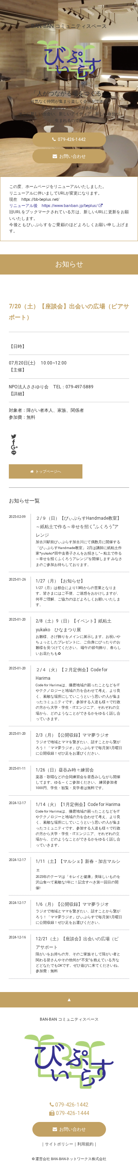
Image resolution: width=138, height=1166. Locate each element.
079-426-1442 (71, 1105)
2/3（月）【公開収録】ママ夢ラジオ (72, 735)
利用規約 (85, 1144)
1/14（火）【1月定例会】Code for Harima (78, 804)
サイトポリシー (59, 1144)
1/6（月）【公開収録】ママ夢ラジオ (72, 904)
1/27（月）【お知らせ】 (60, 581)
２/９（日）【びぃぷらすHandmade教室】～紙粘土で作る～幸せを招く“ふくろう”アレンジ (78, 527)
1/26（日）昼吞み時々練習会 (65, 770)
